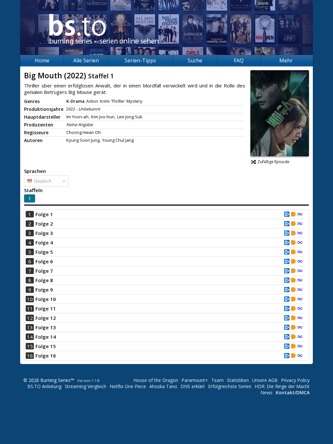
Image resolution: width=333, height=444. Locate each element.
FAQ (239, 60)
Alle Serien (86, 60)
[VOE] (286, 215)
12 (30, 318)
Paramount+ (194, 380)
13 (30, 327)
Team (217, 380)
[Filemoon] (299, 215)
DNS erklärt (192, 386)
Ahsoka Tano (163, 386)
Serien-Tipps (140, 60)
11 (30, 308)
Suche (195, 60)
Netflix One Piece (128, 386)
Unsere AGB (265, 380)
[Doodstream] (293, 215)
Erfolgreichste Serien (229, 386)
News (266, 392)
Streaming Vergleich (85, 386)
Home (42, 60)
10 (30, 299)
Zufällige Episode (273, 161)
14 (30, 336)
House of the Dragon (155, 380)
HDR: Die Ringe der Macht (282, 386)
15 (30, 346)
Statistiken (238, 380)
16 (30, 355)
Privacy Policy (295, 380)
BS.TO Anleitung (44, 386)
